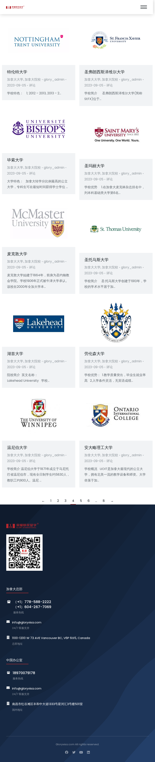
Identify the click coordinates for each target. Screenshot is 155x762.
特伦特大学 (17, 72)
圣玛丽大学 (94, 166)
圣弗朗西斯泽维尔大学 (104, 72)
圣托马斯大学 (96, 260)
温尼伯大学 (17, 447)
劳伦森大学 (94, 353)
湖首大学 (15, 353)
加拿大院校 (33, 79)
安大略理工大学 (98, 447)
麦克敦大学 (17, 254)
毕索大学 (15, 160)
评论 (32, 85)
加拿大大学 (15, 79)
